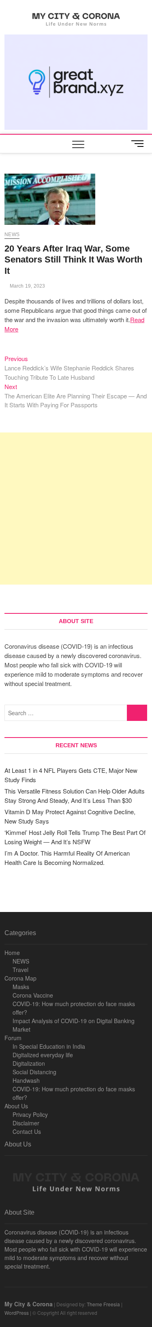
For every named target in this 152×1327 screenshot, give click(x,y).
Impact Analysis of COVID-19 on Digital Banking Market (74, 1025)
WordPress (16, 1312)
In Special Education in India (49, 1046)
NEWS (21, 961)
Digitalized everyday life (43, 1055)
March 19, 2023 (26, 286)
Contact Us (27, 1131)
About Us (16, 1106)
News (11, 234)
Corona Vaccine (33, 995)
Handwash (26, 1080)
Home (12, 952)
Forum (12, 1038)
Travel (20, 970)
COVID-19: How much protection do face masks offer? (74, 1008)
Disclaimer (26, 1123)
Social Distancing (34, 1072)
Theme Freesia (103, 1304)
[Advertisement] (76, 508)
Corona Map (20, 978)
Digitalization (29, 1063)
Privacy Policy (30, 1114)
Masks (21, 987)
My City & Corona (28, 1304)
